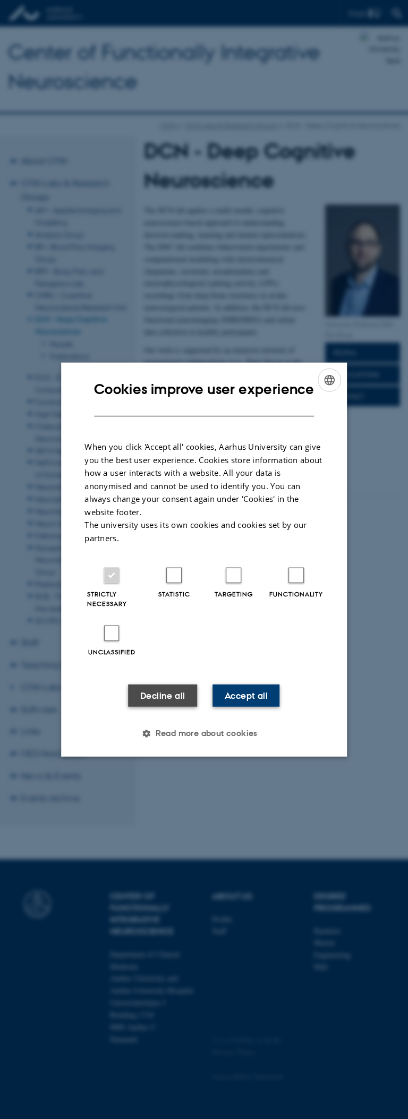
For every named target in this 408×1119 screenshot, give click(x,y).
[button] (204, 733)
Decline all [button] (162, 695)
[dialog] (204, 559)
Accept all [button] (246, 695)
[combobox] (329, 379)
